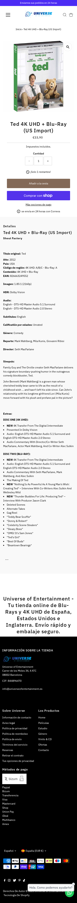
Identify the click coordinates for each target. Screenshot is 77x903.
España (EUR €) (35, 850)
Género (42, 733)
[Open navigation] (11, 14)
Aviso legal (8, 723)
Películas (43, 723)
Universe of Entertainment (50, 891)
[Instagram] (9, 880)
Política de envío (12, 739)
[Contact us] (69, 892)
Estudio (42, 728)
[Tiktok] (24, 880)
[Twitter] (14, 880)
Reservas (7, 750)
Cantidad (38, 153)
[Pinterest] (19, 880)
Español (8, 850)
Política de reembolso (15, 733)
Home (41, 717)
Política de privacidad (14, 728)
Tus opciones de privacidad (18, 761)
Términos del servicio (14, 744)
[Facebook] (4, 880)
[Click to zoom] (68, 47)
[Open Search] (64, 14)
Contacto (43, 750)
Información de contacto (16, 717)
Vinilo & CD (45, 739)
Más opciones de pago (38, 204)
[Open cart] (71, 14)
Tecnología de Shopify (17, 895)
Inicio (19, 29)
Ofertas (42, 744)
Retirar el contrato (13, 755)
